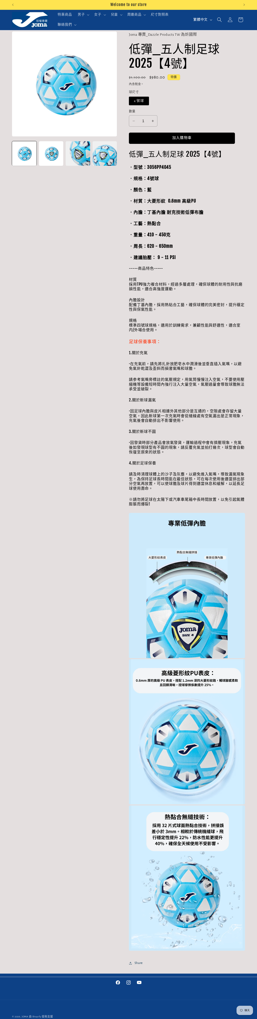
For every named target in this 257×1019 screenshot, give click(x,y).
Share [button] (139, 963)
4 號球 (139, 100)
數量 (132, 111)
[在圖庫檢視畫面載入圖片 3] (78, 153)
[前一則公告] (12, 4)
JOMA (25, 1016)
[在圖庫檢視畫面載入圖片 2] (51, 153)
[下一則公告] (244, 4)
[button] (83, 15)
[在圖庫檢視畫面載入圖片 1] (24, 153)
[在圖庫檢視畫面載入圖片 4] (105, 153)
